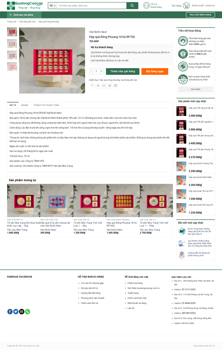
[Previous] (9, 210)
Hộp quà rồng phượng (49, 21)
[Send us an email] (21, 311)
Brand (24, 105)
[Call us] (27, 311)
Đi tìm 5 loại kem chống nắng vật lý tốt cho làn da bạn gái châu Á (199, 231)
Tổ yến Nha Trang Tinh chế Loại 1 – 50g (87, 224)
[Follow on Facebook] (10, 311)
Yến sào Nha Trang (17, 230)
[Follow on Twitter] (16, 311)
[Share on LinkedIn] (115, 86)
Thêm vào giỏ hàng (122, 71)
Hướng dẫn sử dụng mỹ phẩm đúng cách (199, 254)
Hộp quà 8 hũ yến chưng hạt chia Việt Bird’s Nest (55, 224)
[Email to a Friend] (104, 86)
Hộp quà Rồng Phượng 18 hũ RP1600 (122, 224)
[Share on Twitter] (98, 86)
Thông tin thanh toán (46, 105)
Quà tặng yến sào (27, 21)
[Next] (171, 210)
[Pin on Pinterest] (109, 86)
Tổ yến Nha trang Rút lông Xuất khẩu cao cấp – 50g (23, 224)
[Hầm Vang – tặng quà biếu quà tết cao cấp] (25, 5)
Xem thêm (195, 89)
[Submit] (132, 5)
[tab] (13, 105)
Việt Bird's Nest (98, 32)
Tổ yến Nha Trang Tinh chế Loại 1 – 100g (154, 224)
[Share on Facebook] (92, 86)
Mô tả (13, 105)
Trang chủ (11, 21)
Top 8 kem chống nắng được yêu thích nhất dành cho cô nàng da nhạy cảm (200, 243)
